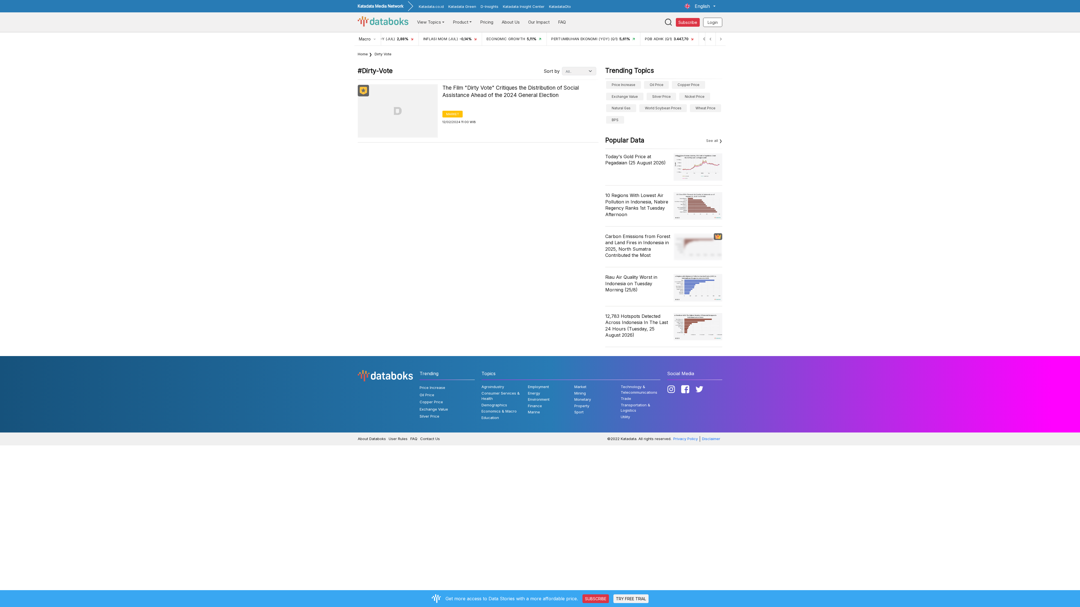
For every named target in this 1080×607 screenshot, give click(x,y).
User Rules (398, 438)
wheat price (706, 108)
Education (490, 417)
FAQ (562, 22)
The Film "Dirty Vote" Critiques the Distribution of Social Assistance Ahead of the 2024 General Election (510, 92)
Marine (534, 412)
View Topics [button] (429, 22)
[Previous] (710, 39)
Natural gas (621, 108)
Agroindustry (493, 386)
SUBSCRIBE (595, 598)
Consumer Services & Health (501, 396)
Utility (625, 417)
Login (713, 22)
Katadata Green (462, 6)
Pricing (486, 22)
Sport (579, 412)
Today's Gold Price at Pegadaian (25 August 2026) (635, 160)
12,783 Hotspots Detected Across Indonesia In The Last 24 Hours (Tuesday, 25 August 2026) (636, 325)
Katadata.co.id (431, 6)
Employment (538, 386)
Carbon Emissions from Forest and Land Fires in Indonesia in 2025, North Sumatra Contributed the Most (637, 246)
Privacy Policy (685, 438)
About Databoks (372, 438)
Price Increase (623, 85)
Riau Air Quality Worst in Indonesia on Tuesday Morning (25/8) (631, 283)
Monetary (582, 399)
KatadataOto (560, 6)
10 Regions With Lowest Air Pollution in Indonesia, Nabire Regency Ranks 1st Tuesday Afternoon (636, 204)
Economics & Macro (499, 411)
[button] (700, 6)
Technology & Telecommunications (639, 389)
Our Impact (539, 22)
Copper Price (688, 85)
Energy (534, 393)
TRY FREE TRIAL (631, 598)
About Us (511, 22)
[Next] (721, 39)
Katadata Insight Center (523, 6)
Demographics (494, 405)
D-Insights (489, 6)
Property (581, 406)
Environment (539, 399)
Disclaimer (711, 438)
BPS (615, 120)
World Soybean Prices (663, 108)
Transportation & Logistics (635, 408)
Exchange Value (625, 96)
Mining (580, 393)
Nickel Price (695, 96)
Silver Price (661, 96)
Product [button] (460, 22)
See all (712, 140)
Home (363, 54)
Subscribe (687, 22)
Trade (626, 398)
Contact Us (430, 438)
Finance (535, 406)
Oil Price (656, 85)
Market (452, 114)
